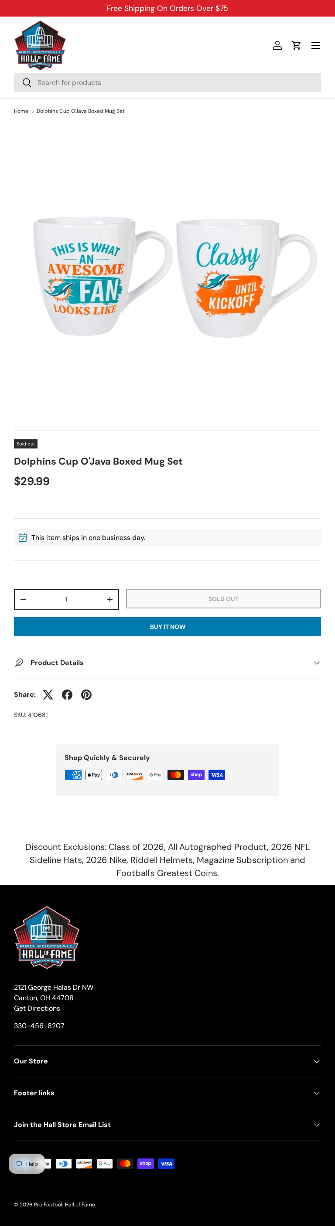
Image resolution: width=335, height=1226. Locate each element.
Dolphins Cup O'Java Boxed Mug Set (81, 111)
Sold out (224, 599)
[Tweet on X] (48, 694)
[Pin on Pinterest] (86, 694)
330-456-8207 (39, 1025)
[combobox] (167, 82)
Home (21, 111)
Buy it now (167, 627)
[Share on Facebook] (67, 694)
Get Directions (37, 1008)
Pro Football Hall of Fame (64, 1204)
